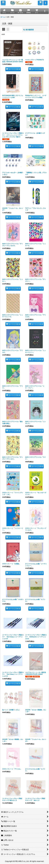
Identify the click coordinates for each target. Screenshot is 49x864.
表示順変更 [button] (29, 30)
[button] (3, 3)
